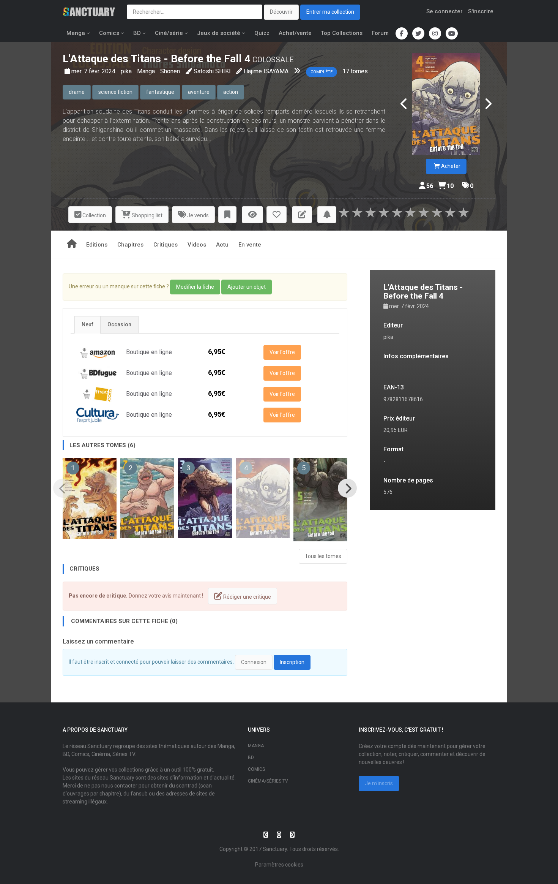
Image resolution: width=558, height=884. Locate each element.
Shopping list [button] (146, 215)
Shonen (170, 71)
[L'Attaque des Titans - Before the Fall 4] (446, 104)
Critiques (165, 244)
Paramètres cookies (279, 865)
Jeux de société (218, 33)
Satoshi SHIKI (212, 71)
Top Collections (342, 33)
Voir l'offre (282, 352)
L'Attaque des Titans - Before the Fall (152, 58)
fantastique (160, 92)
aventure (199, 92)
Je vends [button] (197, 215)
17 (345, 71)
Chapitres (130, 244)
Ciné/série (169, 33)
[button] (227, 214)
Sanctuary (275, 849)
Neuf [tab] (87, 324)
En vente (249, 244)
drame (77, 92)
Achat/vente (295, 33)
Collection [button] (93, 215)
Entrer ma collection (330, 12)
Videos (197, 244)
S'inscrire (480, 11)
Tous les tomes (323, 556)
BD (137, 33)
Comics (109, 33)
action (230, 92)
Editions (96, 244)
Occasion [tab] (119, 324)
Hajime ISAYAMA (266, 71)
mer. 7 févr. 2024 (94, 71)
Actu (222, 244)
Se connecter (444, 11)
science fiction (115, 92)
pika (127, 71)
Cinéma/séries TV (268, 781)
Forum (380, 33)
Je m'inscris (379, 783)
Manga (75, 33)
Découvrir (281, 12)
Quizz (262, 33)
